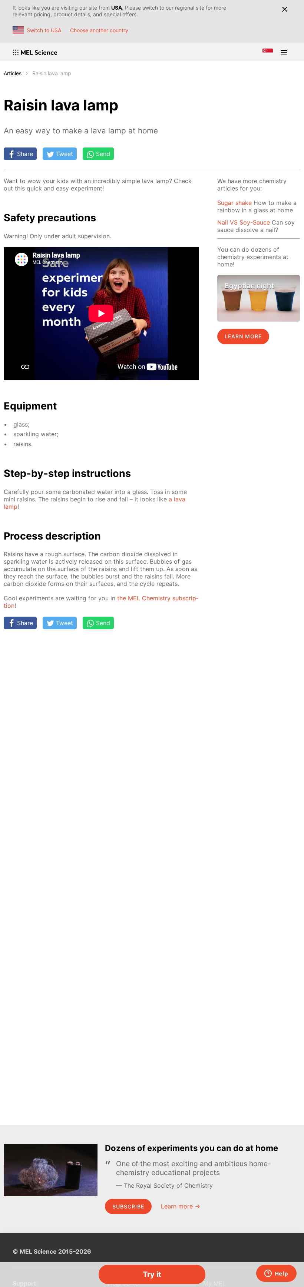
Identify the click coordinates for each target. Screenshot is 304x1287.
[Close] (284, 9)
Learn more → (180, 1206)
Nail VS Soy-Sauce (243, 222)
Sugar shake (234, 202)
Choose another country (99, 30)
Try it (152, 1274)
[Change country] (267, 52)
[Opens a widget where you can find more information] (276, 1274)
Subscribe (128, 1206)
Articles (13, 73)
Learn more (243, 336)
